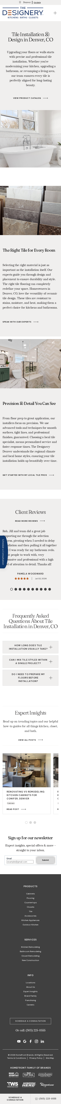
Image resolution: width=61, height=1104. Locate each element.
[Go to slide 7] (37, 589)
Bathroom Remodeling (30, 951)
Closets (30, 907)
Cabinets (30, 893)
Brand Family (30, 996)
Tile (30, 911)
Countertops (30, 902)
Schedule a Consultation (30, 1021)
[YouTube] (19, 1041)
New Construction (30, 960)
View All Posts (27, 740)
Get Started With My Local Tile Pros (25, 475)
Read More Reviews (26, 521)
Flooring (30, 898)
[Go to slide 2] (15, 589)
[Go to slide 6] (32, 589)
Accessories (30, 916)
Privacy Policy (35, 1058)
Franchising (30, 1000)
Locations (30, 982)
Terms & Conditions (16, 1058)
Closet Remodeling (30, 956)
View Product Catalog (27, 98)
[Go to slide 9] (45, 589)
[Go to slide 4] (24, 589)
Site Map (50, 1058)
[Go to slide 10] (49, 589)
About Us (30, 987)
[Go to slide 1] (11, 589)
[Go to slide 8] (41, 589)
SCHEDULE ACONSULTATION (15, 1098)
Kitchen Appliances (30, 920)
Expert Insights (30, 991)
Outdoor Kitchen (30, 924)
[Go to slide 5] (28, 589)
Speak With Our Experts (17, 322)
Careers (30, 1004)
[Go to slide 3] (20, 589)
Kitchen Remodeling (30, 947)
